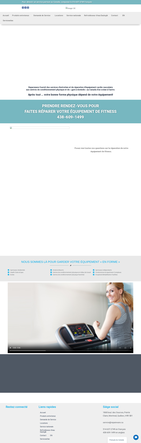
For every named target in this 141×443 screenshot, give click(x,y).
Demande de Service (41, 15)
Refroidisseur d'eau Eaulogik (96, 15)
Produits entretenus (20, 15)
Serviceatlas (8, 21)
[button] (21, 15)
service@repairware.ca (113, 422)
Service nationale (73, 15)
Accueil (6, 15)
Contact (114, 15)
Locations (59, 15)
